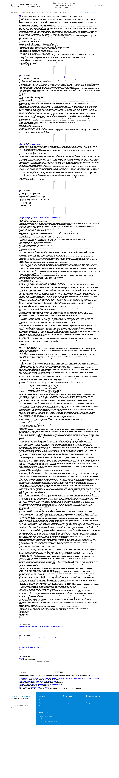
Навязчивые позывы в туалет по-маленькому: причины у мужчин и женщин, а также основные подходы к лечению (59, 678)
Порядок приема (68, 706)
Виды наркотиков (38, 13)
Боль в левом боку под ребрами (30, 145)
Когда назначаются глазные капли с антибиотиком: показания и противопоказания (49, 690)
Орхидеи (22, 658)
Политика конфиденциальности (72, 709)
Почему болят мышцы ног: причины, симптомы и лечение (39, 192)
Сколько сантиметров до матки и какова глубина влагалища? (41, 217)
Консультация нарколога (46, 709)
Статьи (55, 13)
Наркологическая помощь (46, 703)
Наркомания (25, 13)
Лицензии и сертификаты (70, 700)
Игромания (42, 706)
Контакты (63, 13)
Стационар (66, 703)
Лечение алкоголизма (45, 700)
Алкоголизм (15, 13)
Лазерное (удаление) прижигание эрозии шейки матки (38, 681)
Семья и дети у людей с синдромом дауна (34, 687)
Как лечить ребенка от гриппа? (30, 647)
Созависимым (90, 700)
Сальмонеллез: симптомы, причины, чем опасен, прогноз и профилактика (45, 77)
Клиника (48, 13)
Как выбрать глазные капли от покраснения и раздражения (40, 684)
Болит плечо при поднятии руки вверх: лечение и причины (39, 637)
